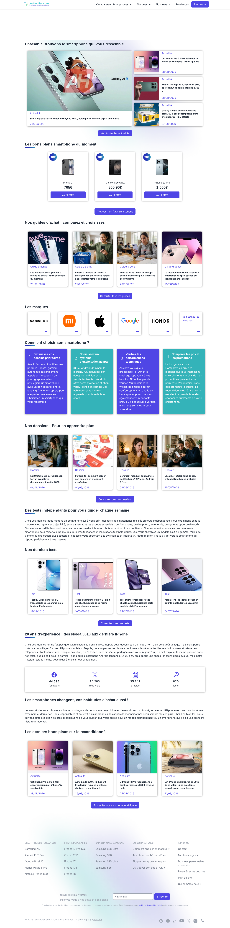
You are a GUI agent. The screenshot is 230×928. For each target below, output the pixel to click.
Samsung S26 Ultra (106, 848)
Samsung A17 (33, 848)
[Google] (161, 921)
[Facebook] (168, 921)
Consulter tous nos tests (115, 623)
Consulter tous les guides (115, 296)
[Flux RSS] (202, 921)
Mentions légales (188, 855)
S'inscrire (162, 896)
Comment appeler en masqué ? (151, 848)
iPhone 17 (70, 861)
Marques (142, 4)
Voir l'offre (68, 194)
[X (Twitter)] (188, 921)
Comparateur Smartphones (112, 4)
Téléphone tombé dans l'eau (149, 855)
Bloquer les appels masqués (149, 861)
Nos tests (161, 4)
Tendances (182, 4)
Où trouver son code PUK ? (149, 867)
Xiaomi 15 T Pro (34, 855)
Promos (199, 4)
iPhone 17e (70, 867)
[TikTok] (175, 921)
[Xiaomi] (69, 323)
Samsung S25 (103, 867)
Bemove (97, 919)
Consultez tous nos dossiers (115, 499)
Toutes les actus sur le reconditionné (115, 805)
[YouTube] (181, 921)
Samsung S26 (103, 855)
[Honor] (160, 323)
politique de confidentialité (150, 905)
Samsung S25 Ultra (106, 861)
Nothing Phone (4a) (36, 873)
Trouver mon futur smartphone (115, 211)
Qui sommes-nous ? (189, 883)
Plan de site (185, 877)
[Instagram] (195, 921)
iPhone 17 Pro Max (75, 848)
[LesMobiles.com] (36, 4)
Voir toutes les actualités (115, 133)
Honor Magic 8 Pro (36, 867)
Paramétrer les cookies (191, 871)
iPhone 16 (70, 873)
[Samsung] (39, 323)
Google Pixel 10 (34, 861)
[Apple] (100, 323)
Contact (182, 848)
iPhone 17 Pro (72, 855)
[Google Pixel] (130, 323)
